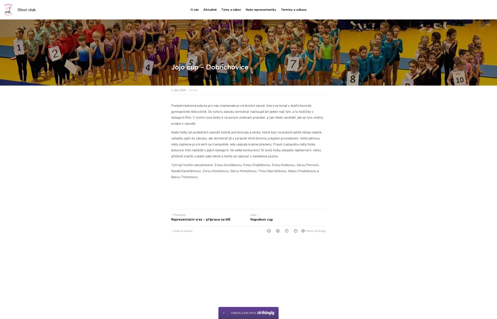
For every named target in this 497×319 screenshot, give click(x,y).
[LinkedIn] (287, 231)
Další (253, 214)
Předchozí (179, 214)
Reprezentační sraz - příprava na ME (201, 219)
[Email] (296, 231)
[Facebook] (269, 231)
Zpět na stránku (183, 230)
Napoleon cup (261, 219)
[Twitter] (278, 231)
